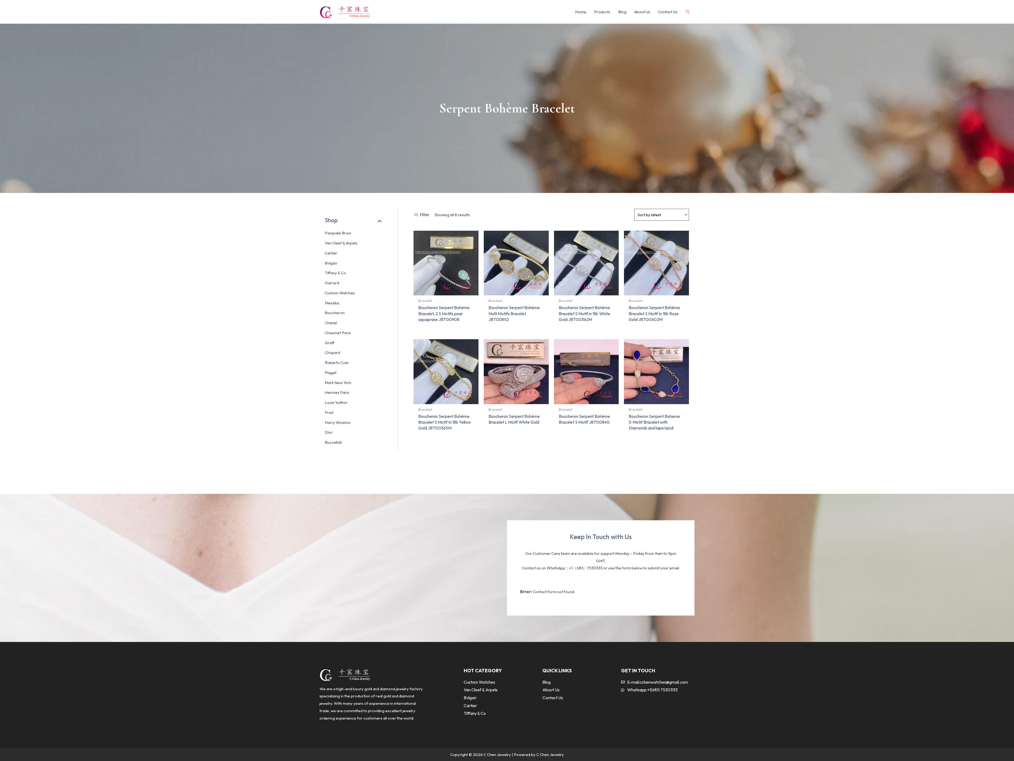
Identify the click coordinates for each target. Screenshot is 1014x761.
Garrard (332, 282)
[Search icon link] (688, 12)
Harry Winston (337, 422)
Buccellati (333, 442)
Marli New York (338, 382)
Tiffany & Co (335, 272)
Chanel (331, 322)
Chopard (332, 352)
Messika (332, 302)
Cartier (331, 253)
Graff (329, 342)
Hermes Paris (337, 392)
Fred (329, 412)
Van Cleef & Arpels (341, 242)
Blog (622, 11)
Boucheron (335, 312)
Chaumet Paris (338, 332)
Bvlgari (331, 263)
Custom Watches (340, 292)
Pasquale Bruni (338, 232)
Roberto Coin (337, 362)
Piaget (330, 372)
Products (602, 11)
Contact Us (667, 11)
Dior (329, 432)
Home (580, 11)
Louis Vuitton (336, 402)
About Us (642, 11)
